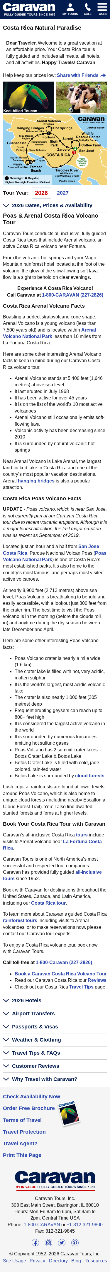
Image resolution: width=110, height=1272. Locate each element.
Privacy (37, 1260)
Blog (76, 1260)
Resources (95, 1260)
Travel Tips (81, 986)
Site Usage (14, 1260)
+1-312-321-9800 (85, 1224)
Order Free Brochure (29, 1108)
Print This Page (22, 1155)
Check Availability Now (31, 1097)
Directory (58, 1260)
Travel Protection (24, 1132)
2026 (41, 193)
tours (82, 834)
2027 (63, 193)
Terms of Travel (22, 1120)
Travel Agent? (20, 1143)
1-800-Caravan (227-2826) (64, 962)
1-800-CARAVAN (42, 1224)
